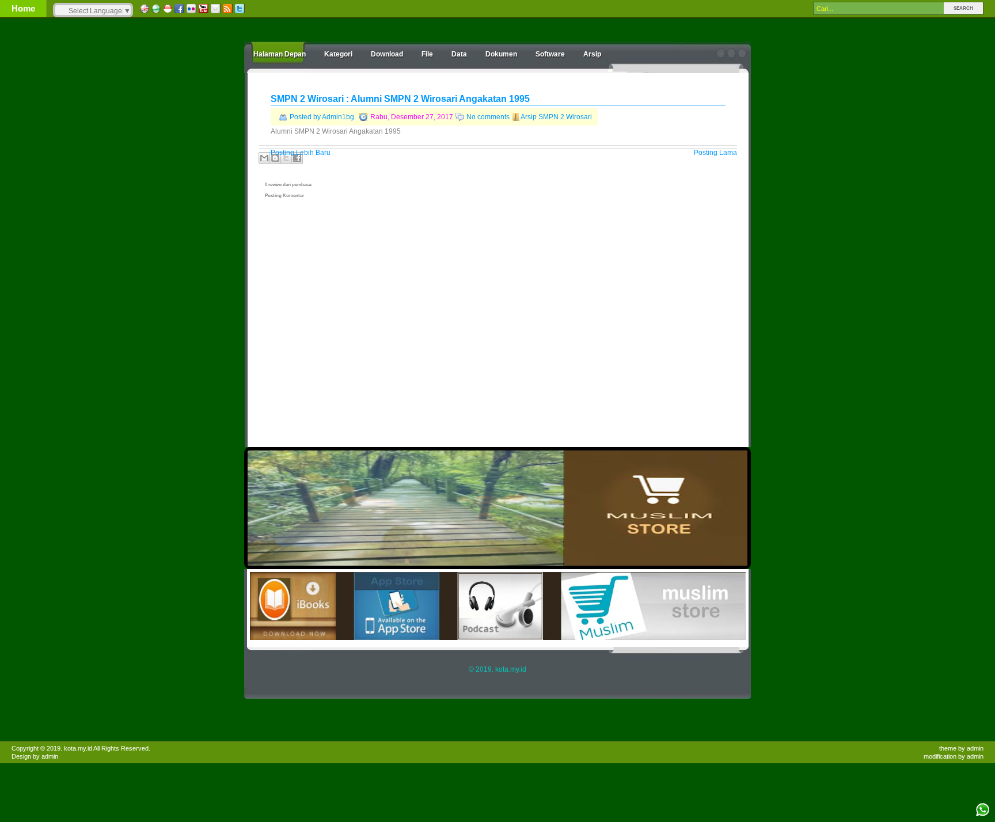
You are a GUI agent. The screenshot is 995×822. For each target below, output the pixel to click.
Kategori (338, 54)
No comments (488, 117)
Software (550, 54)
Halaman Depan (279, 54)
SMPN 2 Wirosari (565, 117)
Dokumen (501, 54)
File (427, 54)
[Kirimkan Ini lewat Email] (264, 158)
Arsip (592, 54)
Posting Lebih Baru (301, 153)
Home (23, 8)
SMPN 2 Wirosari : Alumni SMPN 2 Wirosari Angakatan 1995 (400, 99)
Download (387, 54)
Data (459, 54)
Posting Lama (715, 153)
